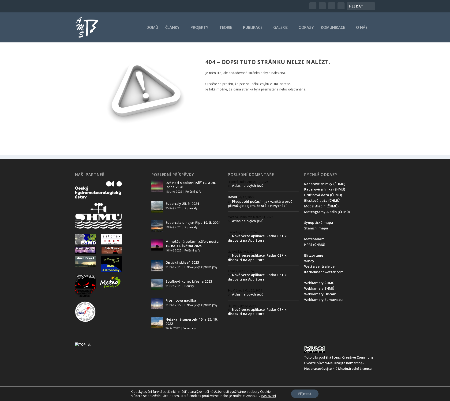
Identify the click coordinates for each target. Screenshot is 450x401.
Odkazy (306, 28)
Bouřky (189, 286)
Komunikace (333, 28)
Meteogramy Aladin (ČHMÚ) (327, 212)
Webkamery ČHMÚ (319, 283)
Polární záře (193, 192)
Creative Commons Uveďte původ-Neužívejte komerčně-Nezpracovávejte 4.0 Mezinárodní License (338, 363)
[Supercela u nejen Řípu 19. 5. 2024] (157, 226)
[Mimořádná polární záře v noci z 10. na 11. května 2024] (157, 245)
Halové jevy (192, 267)
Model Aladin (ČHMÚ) (321, 206)
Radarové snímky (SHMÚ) (324, 189)
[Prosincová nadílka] (157, 303)
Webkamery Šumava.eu (323, 299)
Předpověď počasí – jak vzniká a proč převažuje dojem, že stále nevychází (260, 203)
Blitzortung (313, 255)
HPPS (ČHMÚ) (314, 244)
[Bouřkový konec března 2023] (157, 284)
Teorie (225, 28)
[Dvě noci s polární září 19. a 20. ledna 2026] (157, 186)
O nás (362, 28)
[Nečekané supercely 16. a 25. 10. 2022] (157, 322)
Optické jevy (209, 267)
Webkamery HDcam (320, 294)
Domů (152, 28)
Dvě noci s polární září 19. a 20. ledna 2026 (190, 184)
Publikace (252, 28)
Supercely (190, 208)
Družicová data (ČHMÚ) (323, 195)
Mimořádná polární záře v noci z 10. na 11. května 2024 (192, 243)
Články (172, 28)
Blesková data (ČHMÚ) (322, 200)
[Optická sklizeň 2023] (157, 265)
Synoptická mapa (318, 222)
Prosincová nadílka (180, 300)
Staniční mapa (316, 228)
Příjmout (304, 393)
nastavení (268, 396)
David (232, 197)
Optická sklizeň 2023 (182, 262)
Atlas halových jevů (247, 185)
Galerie (280, 28)
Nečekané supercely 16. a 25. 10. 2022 (191, 321)
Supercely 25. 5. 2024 (182, 203)
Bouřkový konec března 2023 (188, 281)
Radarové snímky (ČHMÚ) (324, 184)
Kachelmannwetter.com (324, 272)
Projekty (199, 28)
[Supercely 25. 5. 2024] (157, 207)
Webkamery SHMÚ (319, 288)
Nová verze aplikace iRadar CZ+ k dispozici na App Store (257, 238)
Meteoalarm (314, 239)
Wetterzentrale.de (319, 266)
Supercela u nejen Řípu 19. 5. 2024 (192, 222)
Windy (309, 261)
